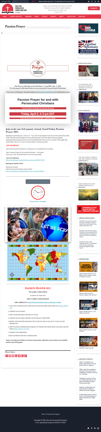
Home (4, 16)
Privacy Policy (50, 414)
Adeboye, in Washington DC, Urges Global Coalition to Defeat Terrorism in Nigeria (87, 389)
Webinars (28, 16)
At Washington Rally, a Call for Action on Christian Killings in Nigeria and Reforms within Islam (88, 397)
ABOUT (61, 16)
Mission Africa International (45, 92)
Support (57, 414)
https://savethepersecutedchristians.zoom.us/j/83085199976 (25, 160)
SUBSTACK (82, 16)
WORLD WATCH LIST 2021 (21, 329)
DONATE (93, 8)
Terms (43, 414)
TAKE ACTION (71, 16)
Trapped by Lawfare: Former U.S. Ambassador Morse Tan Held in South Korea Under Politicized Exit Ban (87, 381)
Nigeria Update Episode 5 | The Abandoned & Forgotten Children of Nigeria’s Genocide (61, 1)
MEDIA (37, 16)
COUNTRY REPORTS (16, 16)
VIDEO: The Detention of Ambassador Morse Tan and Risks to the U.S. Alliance (87, 363)
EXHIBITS (53, 16)
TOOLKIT (44, 16)
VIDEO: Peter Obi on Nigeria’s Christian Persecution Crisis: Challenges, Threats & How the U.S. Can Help (88, 372)
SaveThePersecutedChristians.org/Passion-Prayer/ (44, 302)
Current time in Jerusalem (38, 201)
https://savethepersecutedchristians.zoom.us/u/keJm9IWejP (25, 171)
